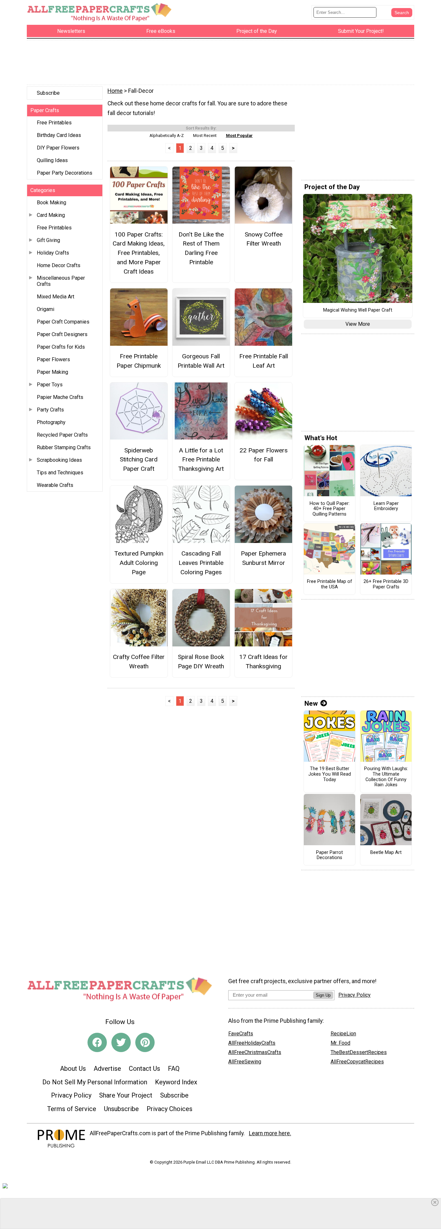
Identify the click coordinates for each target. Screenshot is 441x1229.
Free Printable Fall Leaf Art (263, 361)
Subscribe (48, 93)
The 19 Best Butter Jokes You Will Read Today (329, 774)
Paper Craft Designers (62, 334)
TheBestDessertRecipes (359, 1052)
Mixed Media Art (55, 297)
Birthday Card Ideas (59, 135)
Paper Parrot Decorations (329, 855)
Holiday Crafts (53, 253)
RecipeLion (343, 1034)
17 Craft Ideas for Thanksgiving (263, 661)
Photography (51, 422)
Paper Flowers (53, 359)
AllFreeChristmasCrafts (254, 1052)
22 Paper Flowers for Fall (264, 455)
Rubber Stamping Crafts (64, 447)
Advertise (107, 1068)
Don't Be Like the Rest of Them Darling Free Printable (201, 248)
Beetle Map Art (386, 852)
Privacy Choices (169, 1109)
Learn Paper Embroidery (386, 506)
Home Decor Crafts (58, 265)
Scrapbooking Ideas (59, 460)
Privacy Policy (71, 1095)
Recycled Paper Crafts (62, 435)
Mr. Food (340, 1043)
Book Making (51, 202)
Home (115, 91)
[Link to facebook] (97, 1042)
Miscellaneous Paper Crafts (61, 281)
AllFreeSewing (244, 1062)
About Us (73, 1068)
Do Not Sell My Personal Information (94, 1082)
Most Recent (205, 135)
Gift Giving (48, 240)
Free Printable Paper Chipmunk (139, 361)
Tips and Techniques (60, 472)
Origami (45, 309)
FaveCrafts (240, 1034)
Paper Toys (50, 385)
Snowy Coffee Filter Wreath (263, 239)
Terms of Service (71, 1109)
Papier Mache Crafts (60, 397)
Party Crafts (50, 410)
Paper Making (52, 372)
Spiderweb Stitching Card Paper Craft (139, 460)
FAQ (173, 1068)
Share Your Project (125, 1095)
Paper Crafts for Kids (61, 347)
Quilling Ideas (52, 160)
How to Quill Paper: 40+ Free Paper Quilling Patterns (330, 509)
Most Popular (239, 135)
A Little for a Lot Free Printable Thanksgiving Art (201, 460)
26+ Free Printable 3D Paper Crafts (386, 584)
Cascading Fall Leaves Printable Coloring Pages (201, 563)
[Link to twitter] (121, 1042)
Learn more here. (270, 1133)
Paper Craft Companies (63, 322)
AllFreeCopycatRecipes (357, 1062)
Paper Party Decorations (64, 173)
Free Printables (54, 123)
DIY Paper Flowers (58, 148)
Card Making (51, 215)
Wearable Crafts (55, 485)
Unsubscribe (121, 1109)
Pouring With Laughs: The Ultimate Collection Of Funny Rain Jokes (386, 777)
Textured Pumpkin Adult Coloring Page (138, 563)
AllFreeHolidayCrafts (251, 1043)
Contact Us (144, 1068)
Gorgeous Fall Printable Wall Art (201, 361)
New (311, 703)
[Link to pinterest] (145, 1042)
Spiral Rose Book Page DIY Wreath (201, 661)
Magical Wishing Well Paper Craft (357, 310)
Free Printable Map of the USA (329, 584)
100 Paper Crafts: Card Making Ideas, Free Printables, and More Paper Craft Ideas (139, 253)
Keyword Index (176, 1082)
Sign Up (323, 995)
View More (357, 324)
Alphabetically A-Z (166, 135)
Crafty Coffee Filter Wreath (139, 661)
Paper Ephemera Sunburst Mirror (263, 558)
